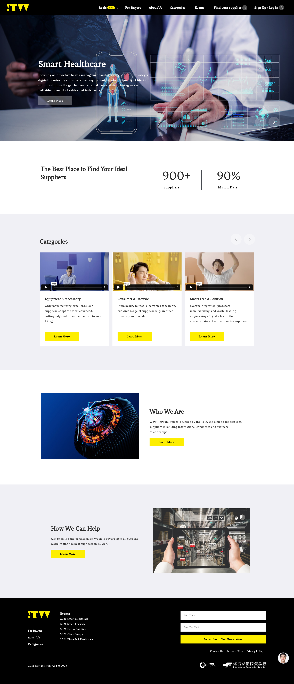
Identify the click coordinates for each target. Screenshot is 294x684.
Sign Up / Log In (266, 8)
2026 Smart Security (72, 623)
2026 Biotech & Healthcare (76, 639)
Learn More (55, 100)
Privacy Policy (255, 651)
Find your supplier (227, 8)
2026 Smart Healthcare (74, 618)
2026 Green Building (73, 629)
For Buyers (133, 8)
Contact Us (216, 651)
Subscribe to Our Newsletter (223, 639)
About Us (155, 8)
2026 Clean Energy (71, 634)
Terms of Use (235, 651)
